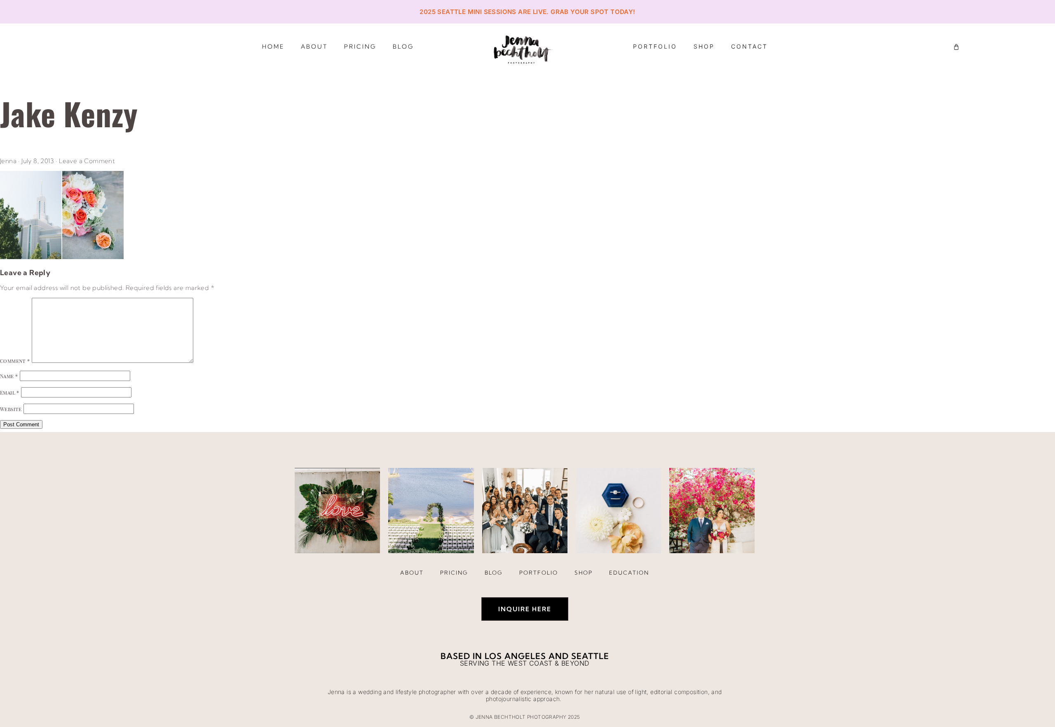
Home (273, 46)
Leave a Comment (87, 161)
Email (9, 392)
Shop (704, 46)
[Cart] (956, 46)
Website (11, 409)
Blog (403, 46)
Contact (749, 46)
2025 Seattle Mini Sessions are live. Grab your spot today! (527, 12)
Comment (15, 361)
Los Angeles (515, 656)
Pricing (360, 46)
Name (9, 376)
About (314, 46)
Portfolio (655, 46)
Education (629, 572)
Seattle (590, 656)
